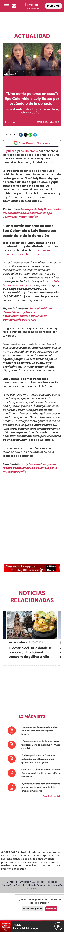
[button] (6, 6)
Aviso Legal (38, 881)
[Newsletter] (14, 6)
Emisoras (24, 881)
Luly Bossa (9, 151)
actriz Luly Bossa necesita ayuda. (31, 283)
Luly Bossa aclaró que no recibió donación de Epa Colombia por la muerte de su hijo (30, 468)
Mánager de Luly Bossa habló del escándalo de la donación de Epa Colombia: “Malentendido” (31, 213)
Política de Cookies (35, 885)
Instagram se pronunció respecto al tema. (26, 252)
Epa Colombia (28, 151)
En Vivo (54, 6)
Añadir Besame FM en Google (34, 143)
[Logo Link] (32, 5)
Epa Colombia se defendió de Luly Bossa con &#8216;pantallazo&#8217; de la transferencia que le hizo (27, 314)
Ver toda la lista (52, 796)
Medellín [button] (18, 925)
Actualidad (32, 36)
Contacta (12, 881)
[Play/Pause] (58, 926)
